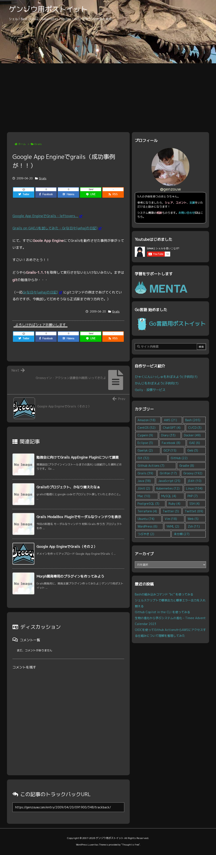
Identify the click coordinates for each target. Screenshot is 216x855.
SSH (194, 504)
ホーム (22, 144)
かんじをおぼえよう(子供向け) (156, 383)
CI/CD (194, 428)
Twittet (194, 511)
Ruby (174, 504)
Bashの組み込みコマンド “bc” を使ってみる (164, 594)
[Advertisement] (108, 94)
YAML (172, 526)
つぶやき (146, 534)
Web (193, 519)
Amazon (146, 420)
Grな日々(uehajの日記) (40, 292)
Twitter (171, 511)
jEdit (194, 481)
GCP (169, 450)
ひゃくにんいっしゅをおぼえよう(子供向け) (166, 376)
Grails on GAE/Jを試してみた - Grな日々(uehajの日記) (54, 228)
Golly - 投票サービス (150, 389)
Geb (192, 450)
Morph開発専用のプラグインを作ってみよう (70, 576)
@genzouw (170, 189)
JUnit (144, 488)
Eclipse (145, 443)
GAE (194, 443)
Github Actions (151, 466)
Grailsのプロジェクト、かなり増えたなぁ (68, 487)
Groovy (192, 473)
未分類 (181, 534)
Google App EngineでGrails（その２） (66, 546)
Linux (194, 488)
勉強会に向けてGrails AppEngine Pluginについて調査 (77, 457)
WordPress (147, 526)
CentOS (146, 428)
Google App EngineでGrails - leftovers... (45, 216)
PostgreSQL (148, 504)
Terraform (147, 511)
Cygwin (145, 435)
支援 (192, 202)
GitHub (179, 458)
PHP (193, 496)
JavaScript (169, 481)
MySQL (168, 496)
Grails (38, 144)
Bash (192, 420)
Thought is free (130, 844)
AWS (170, 420)
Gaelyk (145, 450)
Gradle (186, 466)
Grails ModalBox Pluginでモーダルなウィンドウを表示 (78, 516)
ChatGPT (172, 428)
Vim (171, 519)
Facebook (171, 443)
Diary (168, 435)
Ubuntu (146, 519)
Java (144, 481)
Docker (192, 435)
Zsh (194, 526)
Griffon (168, 473)
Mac (144, 496)
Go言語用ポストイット (177, 323)
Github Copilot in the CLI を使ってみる (162, 612)
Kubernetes (168, 488)
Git (143, 458)
